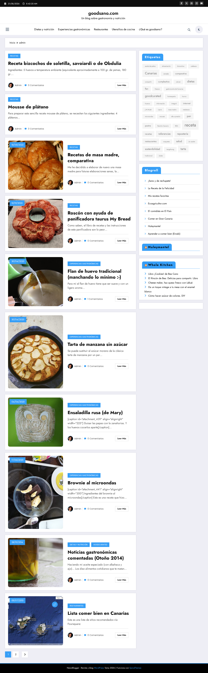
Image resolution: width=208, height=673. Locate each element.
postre (148, 125)
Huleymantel (154, 226)
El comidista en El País (159, 211)
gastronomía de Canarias (174, 89)
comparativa (181, 73)
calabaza (194, 66)
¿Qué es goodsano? (150, 29)
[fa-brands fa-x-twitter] (186, 3)
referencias (164, 134)
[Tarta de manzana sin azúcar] (35, 351)
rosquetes (166, 141)
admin (18, 85)
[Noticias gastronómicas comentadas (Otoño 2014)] (35, 562)
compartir (148, 82)
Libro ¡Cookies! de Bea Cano (163, 274)
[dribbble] (191, 3)
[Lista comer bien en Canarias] (35, 620)
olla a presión (175, 116)
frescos (157, 89)
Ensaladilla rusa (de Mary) (95, 412)
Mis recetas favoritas (158, 196)
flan (146, 88)
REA (176, 126)
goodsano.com (103, 13)
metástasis (186, 110)
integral (173, 103)
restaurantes (151, 141)
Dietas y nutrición (44, 29)
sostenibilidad (152, 149)
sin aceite (192, 141)
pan (189, 116)
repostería (182, 134)
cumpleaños (163, 81)
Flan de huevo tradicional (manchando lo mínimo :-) (94, 274)
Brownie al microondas (92, 483)
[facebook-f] (181, 3)
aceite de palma (150, 66)
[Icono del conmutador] (7, 30)
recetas (148, 133)
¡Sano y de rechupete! (159, 181)
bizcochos (180, 66)
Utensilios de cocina (123, 29)
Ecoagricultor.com (157, 203)
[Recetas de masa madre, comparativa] (35, 165)
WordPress (99, 667)
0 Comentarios (36, 85)
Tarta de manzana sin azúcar (98, 344)
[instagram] (196, 3)
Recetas (14, 56)
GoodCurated (100, 544)
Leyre (160, 110)
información (160, 103)
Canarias (151, 73)
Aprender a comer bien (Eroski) (164, 233)
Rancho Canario (163, 126)
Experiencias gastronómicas (74, 29)
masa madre (172, 110)
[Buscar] (189, 30)
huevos (147, 103)
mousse (162, 116)
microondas (149, 116)
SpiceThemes (135, 667)
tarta (183, 149)
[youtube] (201, 3)
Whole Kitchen (160, 265)
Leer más (121, 85)
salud (179, 141)
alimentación (166, 66)
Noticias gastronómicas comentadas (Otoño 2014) (96, 555)
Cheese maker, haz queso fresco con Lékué (170, 282)
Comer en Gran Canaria (160, 218)
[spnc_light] (199, 29)
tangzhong (170, 149)
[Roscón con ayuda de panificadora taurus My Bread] (35, 223)
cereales (166, 74)
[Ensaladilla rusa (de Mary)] (35, 422)
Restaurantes (101, 29)
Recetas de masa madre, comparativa (93, 158)
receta (190, 125)
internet (186, 103)
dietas (190, 81)
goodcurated (153, 96)
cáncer (178, 82)
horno (184, 96)
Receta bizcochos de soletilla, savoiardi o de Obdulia (64, 63)
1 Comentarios (95, 299)
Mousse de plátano (28, 107)
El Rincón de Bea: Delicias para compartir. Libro (173, 278)
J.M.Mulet (148, 110)
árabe (161, 156)
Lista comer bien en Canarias (98, 613)
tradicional (148, 156)
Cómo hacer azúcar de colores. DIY (166, 296)
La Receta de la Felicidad (161, 188)
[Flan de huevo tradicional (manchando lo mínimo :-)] (35, 281)
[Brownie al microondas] (35, 492)
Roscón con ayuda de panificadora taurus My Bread (99, 216)
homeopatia (171, 96)
